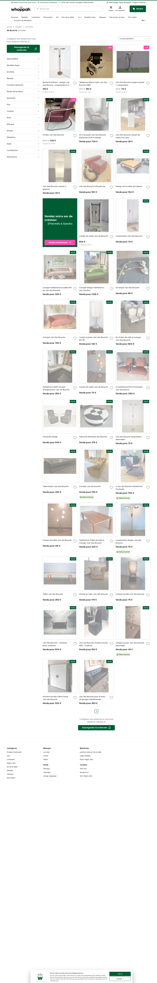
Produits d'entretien (14, 752)
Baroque (46, 768)
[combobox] (71, 8)
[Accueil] (21, 8)
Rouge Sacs (84, 772)
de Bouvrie (29, 27)
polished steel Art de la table (90, 752)
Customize (119, 978)
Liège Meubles (85, 756)
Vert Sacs (83, 768)
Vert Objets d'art (86, 776)
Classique (46, 772)
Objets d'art (11, 763)
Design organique (49, 776)
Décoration (11, 778)
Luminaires (11, 759)
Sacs (8, 756)
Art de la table (12, 767)
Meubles (10, 770)
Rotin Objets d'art (86, 759)
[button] (120, 2)
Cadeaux (10, 774)
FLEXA (45, 756)
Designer (18, 27)
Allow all (120, 974)
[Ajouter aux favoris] (75, 83)
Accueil (9, 27)
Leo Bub (46, 752)
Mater (45, 759)
